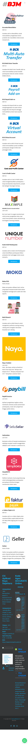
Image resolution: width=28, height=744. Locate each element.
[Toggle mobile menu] (25, 3)
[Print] (14, 158)
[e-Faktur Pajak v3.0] (14, 496)
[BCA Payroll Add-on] (14, 84)
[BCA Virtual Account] (14, 122)
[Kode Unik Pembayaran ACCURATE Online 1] (14, 228)
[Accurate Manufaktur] (14, 12)
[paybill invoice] (14, 387)
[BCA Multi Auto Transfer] (14, 48)
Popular (17, 593)
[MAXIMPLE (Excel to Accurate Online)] (14, 194)
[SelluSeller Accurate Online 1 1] (14, 419)
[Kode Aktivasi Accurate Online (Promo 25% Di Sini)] (18, 599)
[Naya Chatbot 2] (14, 337)
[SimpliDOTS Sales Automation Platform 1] (14, 456)
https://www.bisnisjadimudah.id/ (11, 642)
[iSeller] (14, 536)
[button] (20, 650)
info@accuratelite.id (8, 633)
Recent (21, 594)
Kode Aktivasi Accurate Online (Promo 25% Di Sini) (22, 603)
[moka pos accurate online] (14, 265)
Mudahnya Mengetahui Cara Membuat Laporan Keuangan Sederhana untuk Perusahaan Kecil (22, 621)
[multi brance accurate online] (14, 301)
